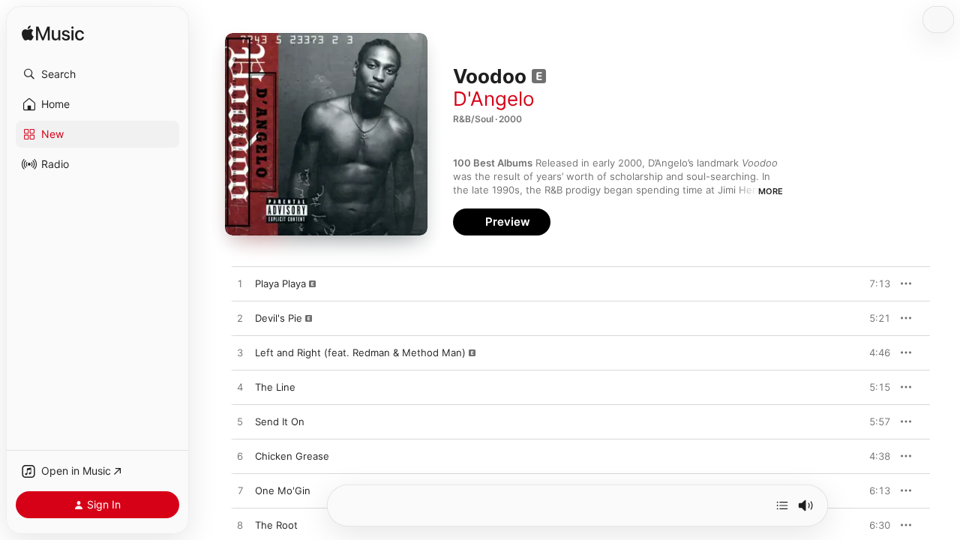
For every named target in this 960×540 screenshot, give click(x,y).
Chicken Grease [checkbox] (292, 456)
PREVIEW (873, 283)
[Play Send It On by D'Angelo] (240, 422)
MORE (770, 191)
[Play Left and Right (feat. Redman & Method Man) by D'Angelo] (240, 353)
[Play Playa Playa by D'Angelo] (240, 284)
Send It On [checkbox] (279, 422)
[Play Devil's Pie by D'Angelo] (240, 319)
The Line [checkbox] (275, 387)
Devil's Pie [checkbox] (278, 318)
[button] (97, 74)
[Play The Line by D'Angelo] (240, 387)
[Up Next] (782, 505)
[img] (53, 34)
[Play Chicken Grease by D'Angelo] (240, 457)
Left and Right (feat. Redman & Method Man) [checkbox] (360, 352)
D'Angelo (494, 98)
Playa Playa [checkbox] (280, 284)
